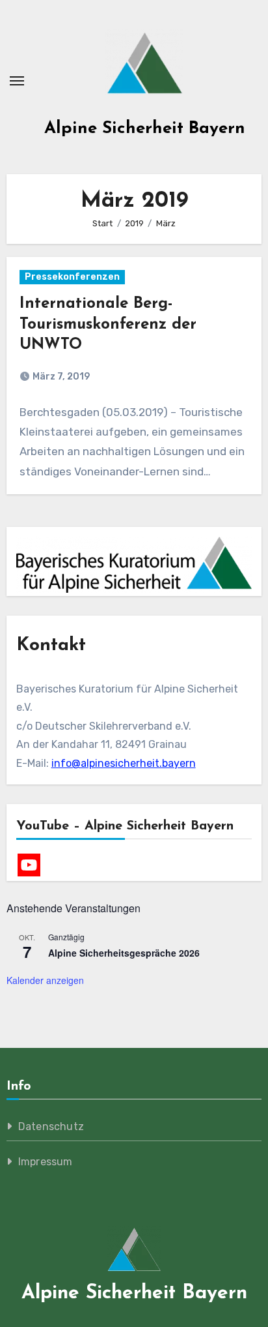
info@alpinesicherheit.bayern (123, 763)
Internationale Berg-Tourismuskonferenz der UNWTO (108, 324)
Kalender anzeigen (45, 980)
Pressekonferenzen (72, 276)
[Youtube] (29, 865)
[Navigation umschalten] (17, 81)
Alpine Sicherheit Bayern (144, 129)
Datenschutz (51, 1126)
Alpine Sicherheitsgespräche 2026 (124, 952)
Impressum (45, 1162)
